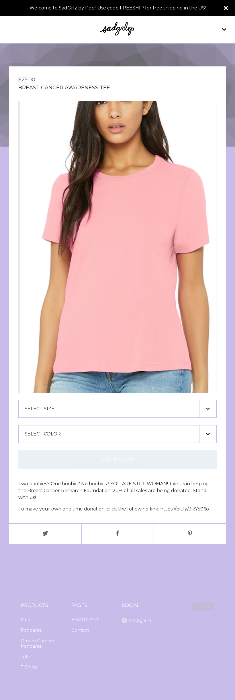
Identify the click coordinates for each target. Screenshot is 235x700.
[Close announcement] (225, 8)
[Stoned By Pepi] (117, 29)
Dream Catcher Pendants (38, 643)
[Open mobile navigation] (224, 29)
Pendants (31, 630)
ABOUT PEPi (85, 619)
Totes (26, 656)
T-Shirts (29, 667)
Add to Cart (117, 459)
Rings (26, 619)
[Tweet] (45, 534)
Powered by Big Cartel (202, 606)
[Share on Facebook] (118, 534)
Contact (80, 630)
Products (34, 605)
